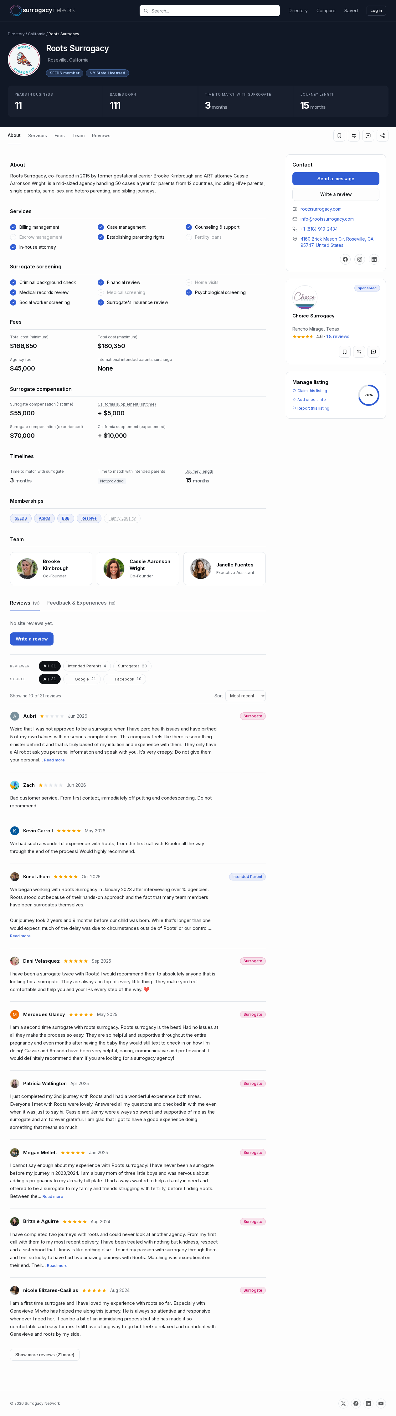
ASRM (44, 518)
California (36, 34)
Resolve (89, 518)
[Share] (382, 136)
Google (85, 678)
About (14, 135)
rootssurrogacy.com (321, 209)
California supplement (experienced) (132, 426)
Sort (218, 695)
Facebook (128, 678)
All (50, 665)
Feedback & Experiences (81, 603)
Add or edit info (311, 399)
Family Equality (122, 518)
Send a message (335, 178)
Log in (376, 10)
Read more (54, 760)
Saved (351, 10)
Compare (326, 10)
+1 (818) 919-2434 (319, 229)
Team (78, 135)
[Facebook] (345, 259)
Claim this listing (312, 390)
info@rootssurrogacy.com (327, 219)
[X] (343, 1404)
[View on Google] (93, 716)
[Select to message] (368, 136)
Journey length (199, 471)
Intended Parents (87, 665)
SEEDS (21, 518)
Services (37, 135)
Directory (298, 10)
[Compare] (354, 136)
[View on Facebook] (95, 1083)
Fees (59, 135)
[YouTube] (381, 1404)
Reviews (101, 135)
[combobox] (213, 10)
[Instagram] (359, 259)
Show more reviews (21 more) (44, 1354)
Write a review (32, 638)
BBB (65, 518)
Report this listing (313, 408)
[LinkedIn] (374, 259)
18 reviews (337, 336)
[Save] (339, 136)
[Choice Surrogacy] (336, 321)
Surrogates (132, 665)
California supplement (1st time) (127, 404)
